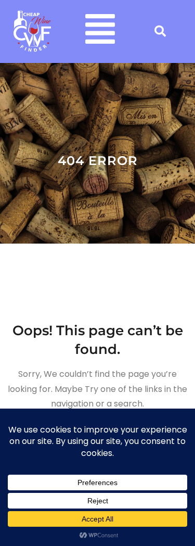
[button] (100, 31)
